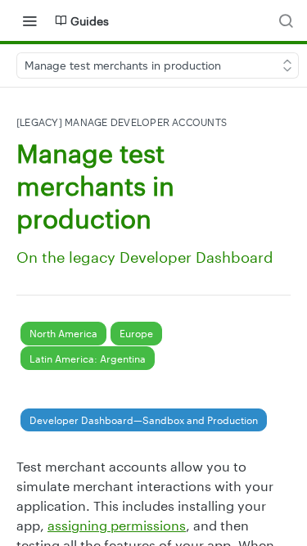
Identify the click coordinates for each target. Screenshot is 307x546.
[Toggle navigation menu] (29, 20)
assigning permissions (116, 525)
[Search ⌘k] (286, 20)
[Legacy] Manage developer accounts (121, 122)
